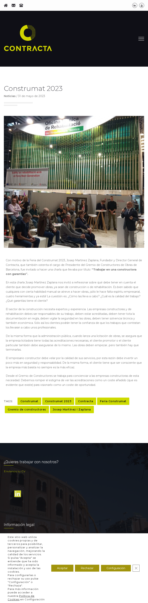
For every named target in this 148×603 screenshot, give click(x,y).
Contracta (85, 401)
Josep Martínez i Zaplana (72, 409)
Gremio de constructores (27, 409)
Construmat (29, 401)
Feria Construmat (113, 401)
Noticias (10, 96)
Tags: (8, 401)
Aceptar (62, 568)
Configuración (116, 568)
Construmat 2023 (58, 401)
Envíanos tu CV (14, 471)
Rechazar (87, 568)
